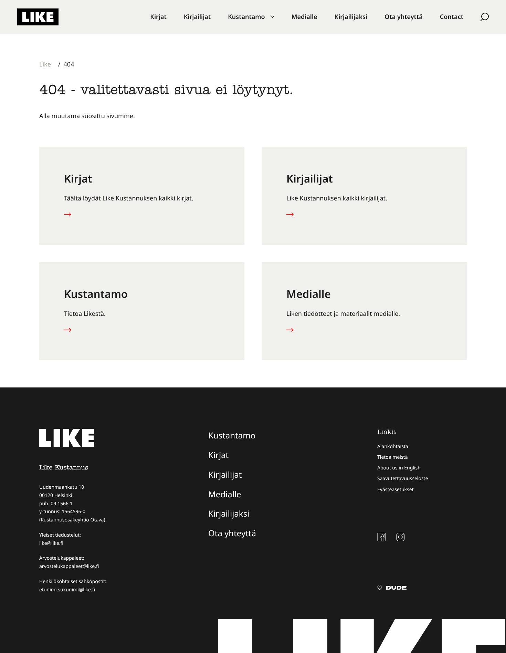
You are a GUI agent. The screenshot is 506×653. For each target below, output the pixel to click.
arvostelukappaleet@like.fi (69, 566)
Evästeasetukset (395, 489)
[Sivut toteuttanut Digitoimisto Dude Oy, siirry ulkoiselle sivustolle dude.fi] (392, 588)
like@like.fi (51, 543)
